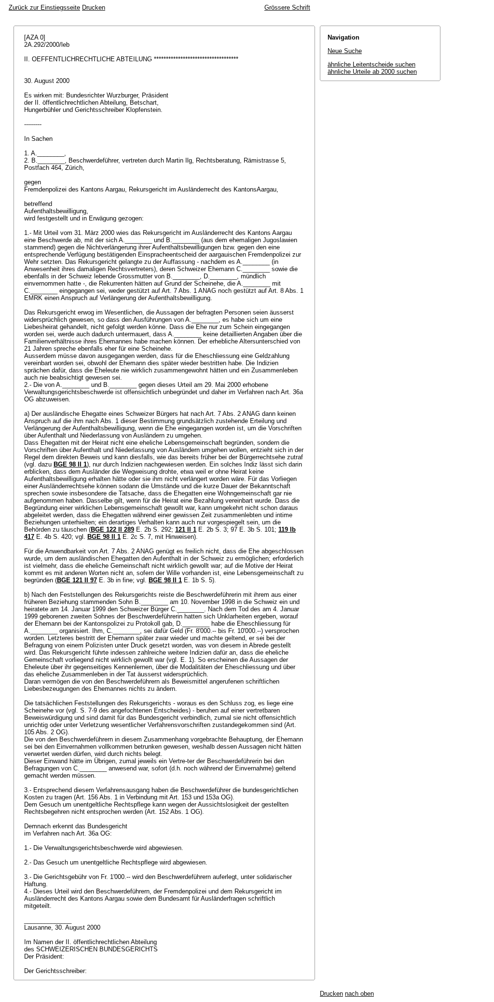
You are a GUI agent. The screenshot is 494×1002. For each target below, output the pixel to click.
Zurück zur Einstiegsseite (44, 7)
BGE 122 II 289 (112, 529)
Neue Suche (345, 51)
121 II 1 (185, 529)
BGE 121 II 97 (77, 580)
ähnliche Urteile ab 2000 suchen (372, 71)
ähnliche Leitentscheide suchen (371, 64)
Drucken (93, 7)
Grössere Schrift (287, 7)
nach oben (359, 993)
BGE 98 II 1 (70, 464)
